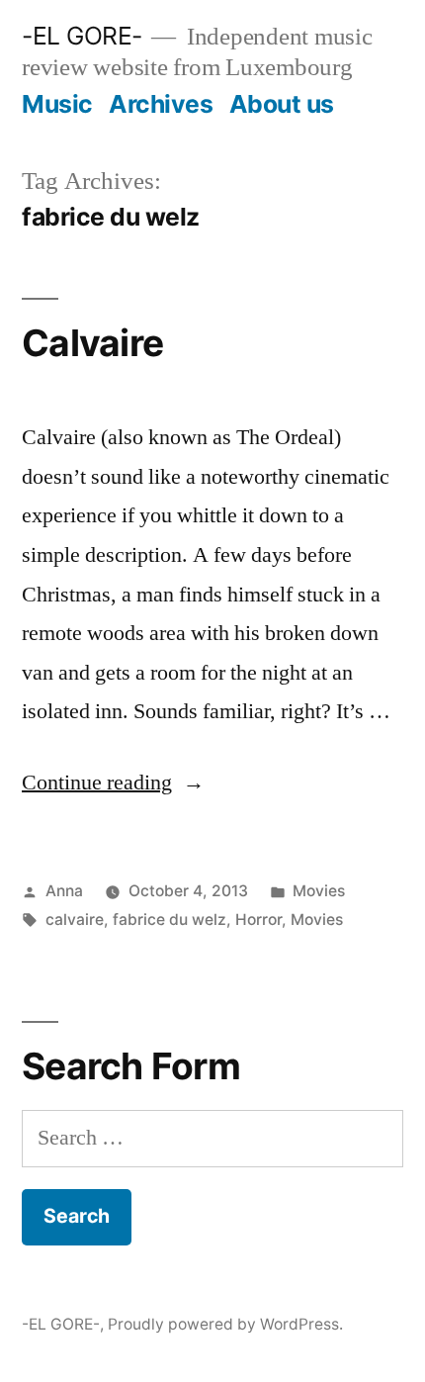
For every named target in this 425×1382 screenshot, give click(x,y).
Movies (319, 890)
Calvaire (92, 343)
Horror (258, 919)
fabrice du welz (169, 919)
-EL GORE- (82, 35)
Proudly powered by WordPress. (225, 1324)
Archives (160, 104)
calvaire (74, 919)
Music (57, 104)
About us (281, 104)
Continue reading (113, 782)
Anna (64, 890)
